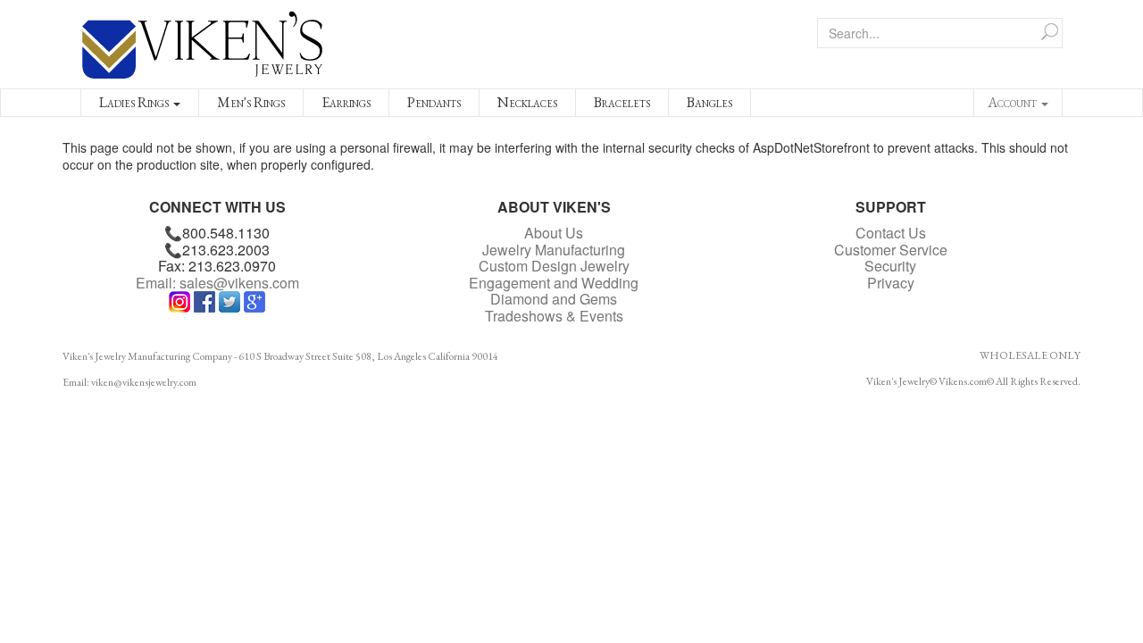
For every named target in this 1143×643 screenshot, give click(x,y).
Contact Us (890, 232)
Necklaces (527, 102)
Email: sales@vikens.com (217, 282)
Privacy (890, 282)
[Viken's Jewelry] (202, 42)
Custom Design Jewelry (554, 265)
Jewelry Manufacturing (553, 249)
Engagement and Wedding (553, 282)
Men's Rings (251, 102)
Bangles (709, 102)
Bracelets (622, 102)
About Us (553, 232)
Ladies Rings (135, 102)
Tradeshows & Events (554, 315)
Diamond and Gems (553, 298)
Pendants (434, 102)
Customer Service (890, 249)
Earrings (346, 102)
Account (1013, 102)
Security (890, 265)
